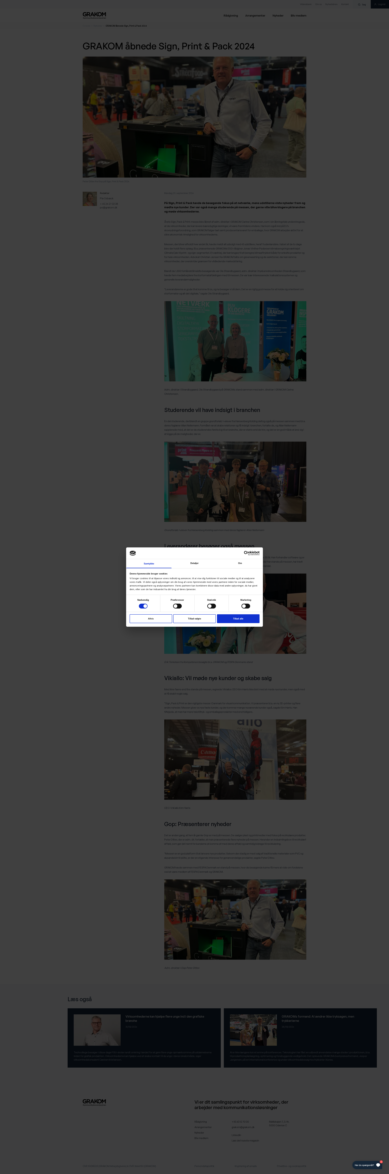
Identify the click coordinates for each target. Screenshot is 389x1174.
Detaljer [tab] (194, 563)
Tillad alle (238, 618)
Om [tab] (240, 563)
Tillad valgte (194, 618)
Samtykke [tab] (149, 563)
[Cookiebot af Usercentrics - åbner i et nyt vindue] (246, 553)
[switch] (177, 606)
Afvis (151, 618)
